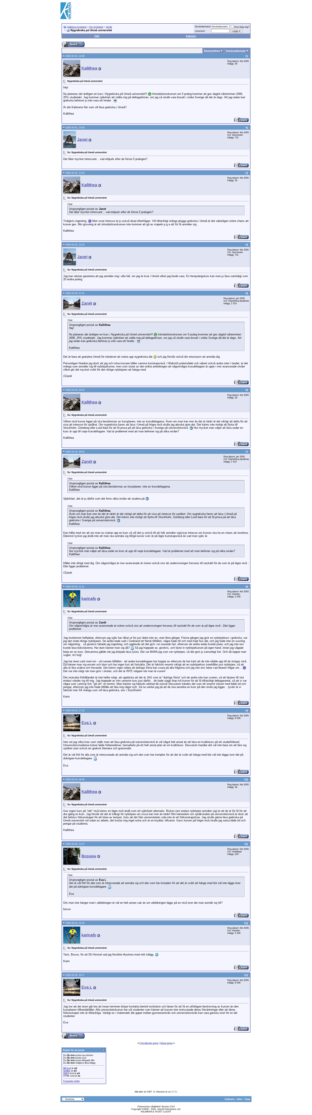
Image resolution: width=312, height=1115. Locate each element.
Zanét (87, 303)
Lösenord (200, 31)
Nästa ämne (166, 1043)
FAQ (96, 36)
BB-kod (67, 1068)
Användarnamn (203, 26)
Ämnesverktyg (212, 50)
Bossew (89, 856)
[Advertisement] (174, 10)
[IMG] (66, 1073)
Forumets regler (71, 1081)
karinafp (89, 598)
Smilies (66, 1070)
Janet (82, 139)
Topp (247, 1099)
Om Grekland (96, 27)
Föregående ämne (148, 1043)
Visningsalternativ (236, 50)
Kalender (191, 36)
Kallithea (89, 68)
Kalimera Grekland (76, 27)
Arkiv (239, 1099)
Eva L (87, 722)
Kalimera (230, 1099)
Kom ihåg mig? (241, 27)
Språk (109, 27)
